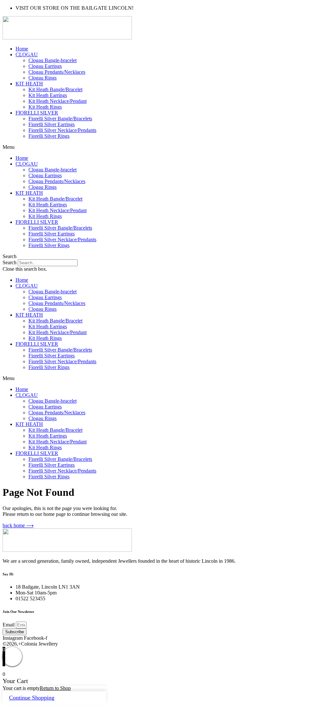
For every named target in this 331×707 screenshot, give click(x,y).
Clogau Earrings (45, 66)
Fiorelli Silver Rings (48, 136)
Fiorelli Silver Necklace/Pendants (62, 130)
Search (9, 262)
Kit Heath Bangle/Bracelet (55, 89)
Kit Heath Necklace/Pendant (57, 101)
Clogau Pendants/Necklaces (56, 72)
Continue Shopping (31, 697)
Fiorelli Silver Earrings (51, 124)
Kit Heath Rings (45, 107)
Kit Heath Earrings (47, 95)
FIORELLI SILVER (37, 112)
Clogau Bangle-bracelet (52, 60)
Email (9, 624)
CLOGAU (27, 54)
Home (22, 48)
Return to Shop (55, 688)
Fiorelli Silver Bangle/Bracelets (60, 118)
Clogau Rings (42, 78)
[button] (165, 147)
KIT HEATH (29, 83)
